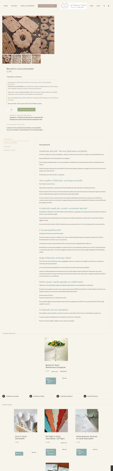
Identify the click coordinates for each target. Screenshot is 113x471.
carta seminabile (13, 130)
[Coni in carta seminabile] (25, 420)
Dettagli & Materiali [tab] (10, 142)
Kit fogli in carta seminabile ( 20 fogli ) (55, 437)
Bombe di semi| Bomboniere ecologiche (56, 366)
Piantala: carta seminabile (33, 128)
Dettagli (65, 378)
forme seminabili (33, 130)
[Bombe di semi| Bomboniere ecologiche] (56, 349)
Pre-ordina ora (50, 381)
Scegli (19, 453)
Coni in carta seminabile (21, 437)
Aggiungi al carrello (26, 109)
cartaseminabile (23, 130)
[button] (101, 6)
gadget (41, 130)
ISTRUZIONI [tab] (7, 146)
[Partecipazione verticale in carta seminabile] (86, 420)
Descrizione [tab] (8, 139)
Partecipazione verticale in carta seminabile (86, 437)
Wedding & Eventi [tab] (9, 150)
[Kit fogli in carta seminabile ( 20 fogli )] (56, 420)
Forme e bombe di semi (19, 128)
